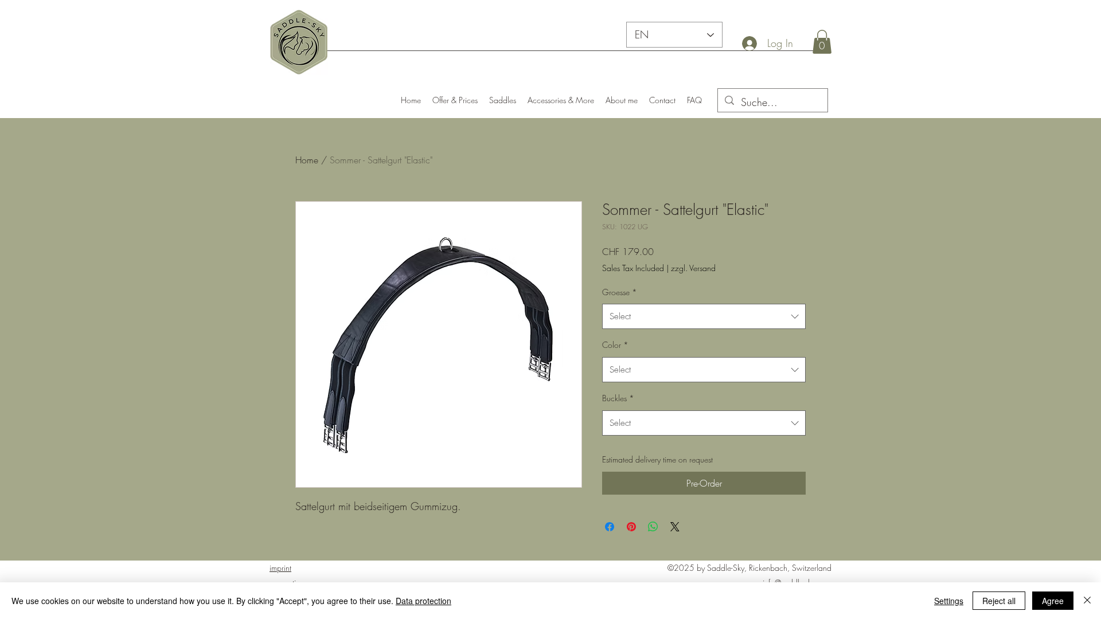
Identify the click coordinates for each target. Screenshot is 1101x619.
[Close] (1087, 600)
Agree (1053, 600)
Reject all (999, 600)
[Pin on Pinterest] (631, 527)
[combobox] (704, 316)
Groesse (619, 292)
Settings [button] (948, 600)
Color (615, 344)
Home (306, 160)
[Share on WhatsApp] (653, 527)
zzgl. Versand (693, 268)
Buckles (618, 398)
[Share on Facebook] (609, 527)
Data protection (423, 600)
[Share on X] (675, 527)
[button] (822, 42)
